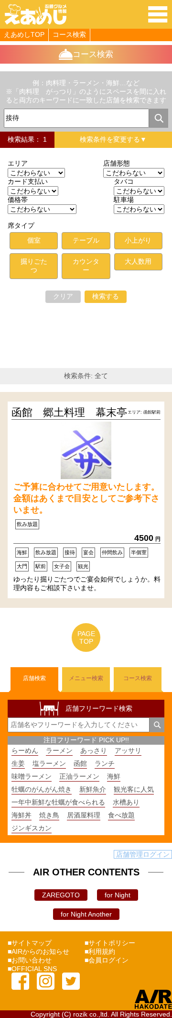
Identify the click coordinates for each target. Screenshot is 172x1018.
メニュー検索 (86, 678)
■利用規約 (100, 951)
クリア (63, 296)
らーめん (24, 750)
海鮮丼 (21, 815)
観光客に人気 (134, 789)
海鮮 (113, 776)
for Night (117, 895)
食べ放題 (121, 815)
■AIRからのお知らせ (38, 951)
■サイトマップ (30, 943)
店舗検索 (34, 678)
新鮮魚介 (92, 789)
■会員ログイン (107, 960)
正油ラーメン (79, 776)
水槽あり (126, 802)
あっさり (93, 750)
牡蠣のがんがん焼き (41, 789)
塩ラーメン (49, 763)
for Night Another (86, 914)
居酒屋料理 (83, 815)
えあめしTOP (24, 34)
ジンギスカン (31, 828)
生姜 (18, 763)
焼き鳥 (49, 815)
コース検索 (69, 34)
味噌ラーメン (31, 776)
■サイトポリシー (110, 943)
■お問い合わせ (30, 960)
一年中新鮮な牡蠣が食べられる (58, 802)
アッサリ (128, 750)
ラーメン (59, 750)
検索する (105, 296)
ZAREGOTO (61, 895)
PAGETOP (86, 637)
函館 (80, 763)
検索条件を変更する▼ (113, 139)
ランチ (105, 763)
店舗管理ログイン (143, 854)
